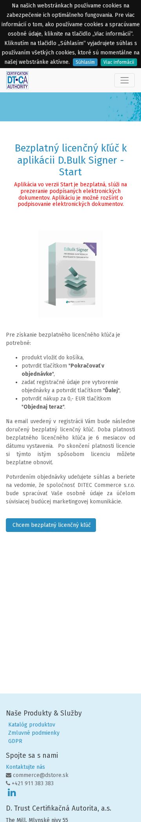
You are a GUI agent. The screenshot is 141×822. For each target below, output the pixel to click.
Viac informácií (118, 62)
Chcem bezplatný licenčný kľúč (51, 525)
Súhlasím (85, 62)
